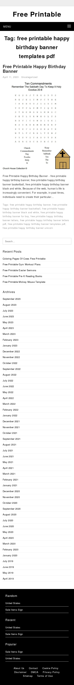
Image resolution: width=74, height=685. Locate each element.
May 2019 (8, 572)
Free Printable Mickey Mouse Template (24, 282)
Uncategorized (29, 77)
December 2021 (11, 421)
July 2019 (8, 561)
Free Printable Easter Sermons (19, 270)
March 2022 (9, 403)
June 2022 (8, 386)
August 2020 (9, 514)
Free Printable (37, 14)
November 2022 (11, 357)
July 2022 (8, 380)
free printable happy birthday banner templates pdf (36, 224)
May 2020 (8, 532)
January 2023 (10, 345)
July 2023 (8, 310)
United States (12, 603)
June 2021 (8, 456)
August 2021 (9, 444)
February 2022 (10, 409)
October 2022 (10, 363)
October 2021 (10, 433)
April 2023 (8, 328)
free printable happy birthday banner (30, 204)
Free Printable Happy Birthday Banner (34, 68)
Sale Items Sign (14, 609)
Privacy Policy (51, 672)
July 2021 (8, 450)
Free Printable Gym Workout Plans (22, 264)
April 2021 (8, 468)
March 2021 (9, 473)
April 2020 (8, 537)
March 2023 (9, 334)
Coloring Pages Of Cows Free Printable (24, 258)
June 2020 (8, 526)
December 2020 (11, 491)
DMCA (34, 672)
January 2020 (10, 555)
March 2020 (9, 543)
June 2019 (8, 567)
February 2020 (10, 549)
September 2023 (11, 298)
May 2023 (8, 322)
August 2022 (9, 374)
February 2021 (10, 479)
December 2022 (11, 351)
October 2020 (10, 502)
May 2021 (8, 462)
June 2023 (8, 316)
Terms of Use (45, 675)
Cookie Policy (50, 668)
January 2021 (10, 485)
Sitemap (28, 675)
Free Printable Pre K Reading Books (22, 276)
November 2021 (11, 427)
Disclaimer (20, 672)
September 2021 (11, 438)
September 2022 (11, 369)
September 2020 (11, 508)
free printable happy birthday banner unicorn (28, 228)
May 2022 (8, 392)
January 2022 (10, 415)
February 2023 (10, 339)
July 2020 (8, 520)
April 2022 (8, 398)
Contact (33, 668)
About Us (19, 668)
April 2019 (8, 578)
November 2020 (11, 497)
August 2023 (9, 304)
